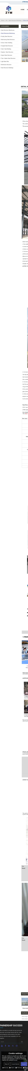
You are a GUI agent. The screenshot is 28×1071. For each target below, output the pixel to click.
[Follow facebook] (5, 1045)
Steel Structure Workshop (15, 20)
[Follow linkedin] (9, 1045)
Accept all (24, 1064)
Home (2, 20)
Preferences (19, 1067)
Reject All (7, 1064)
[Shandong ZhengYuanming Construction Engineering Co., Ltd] (8, 10)
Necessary (6, 1067)
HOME (22, 9)
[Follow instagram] (17, 1045)
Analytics (13, 1067)
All (6, 20)
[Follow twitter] (13, 1045)
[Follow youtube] (2, 1045)
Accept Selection (15, 1064)
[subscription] (21, 1041)
